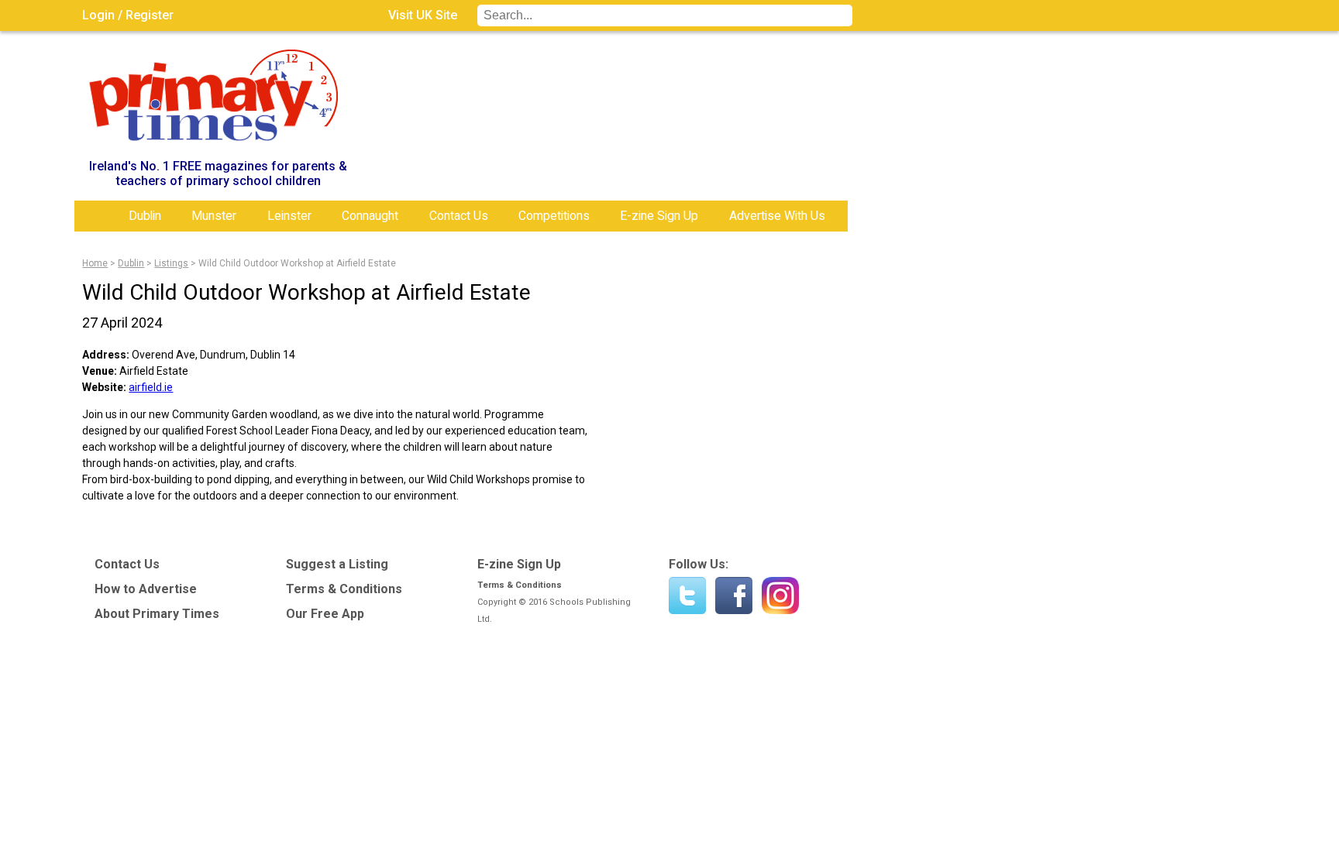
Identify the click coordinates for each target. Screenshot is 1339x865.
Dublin (145, 215)
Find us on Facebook (733, 595)
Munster (213, 215)
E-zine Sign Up (659, 215)
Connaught (370, 215)
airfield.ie (151, 387)
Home (97, 216)
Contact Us (458, 215)
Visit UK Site (422, 15)
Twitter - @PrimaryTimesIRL (687, 595)
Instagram (780, 595)
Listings (171, 263)
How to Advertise (146, 589)
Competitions (554, 215)
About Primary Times (157, 613)
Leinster (289, 215)
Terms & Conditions (344, 589)
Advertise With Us (777, 215)
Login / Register (128, 15)
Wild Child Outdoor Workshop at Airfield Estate (297, 263)
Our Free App (325, 613)
